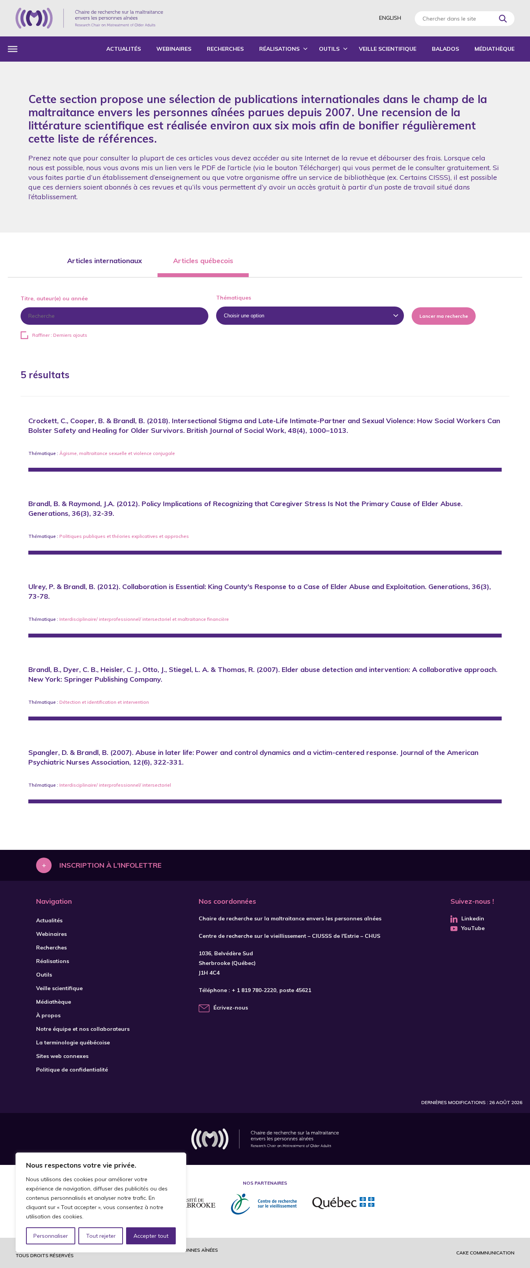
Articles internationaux (104, 260)
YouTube (473, 928)
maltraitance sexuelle (103, 453)
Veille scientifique (387, 48)
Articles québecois (203, 260)
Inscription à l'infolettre (110, 865)
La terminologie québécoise (73, 1042)
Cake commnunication (485, 1253)
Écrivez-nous (230, 1007)
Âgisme (68, 453)
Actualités (123, 48)
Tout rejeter (101, 1235)
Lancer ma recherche (443, 316)
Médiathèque (494, 48)
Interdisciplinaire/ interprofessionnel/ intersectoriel (115, 619)
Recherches (225, 48)
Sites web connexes (62, 1056)
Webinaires (173, 48)
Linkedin (472, 918)
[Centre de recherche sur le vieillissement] (264, 1204)
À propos (48, 1015)
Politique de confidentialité (72, 1069)
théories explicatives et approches (150, 536)
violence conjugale (154, 453)
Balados (445, 48)
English (390, 17)
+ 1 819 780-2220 (254, 990)
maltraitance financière (203, 619)
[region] (101, 1202)
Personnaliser (50, 1235)
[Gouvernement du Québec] (343, 1204)
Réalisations (279, 48)
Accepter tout (150, 1235)
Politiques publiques (82, 536)
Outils (329, 48)
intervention (136, 702)
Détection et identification (87, 702)
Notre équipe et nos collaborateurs (83, 1028)
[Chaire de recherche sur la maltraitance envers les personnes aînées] (89, 18)
